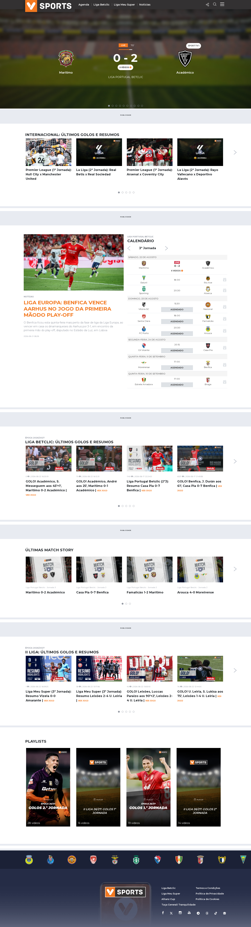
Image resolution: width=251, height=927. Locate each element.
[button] (109, 106)
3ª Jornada (147, 248)
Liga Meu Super (124, 4)
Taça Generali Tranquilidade (179, 904)
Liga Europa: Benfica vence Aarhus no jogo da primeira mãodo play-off (67, 308)
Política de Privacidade (210, 893)
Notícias (144, 4)
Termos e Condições (208, 888)
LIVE (177, 262)
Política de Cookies (207, 899)
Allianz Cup (168, 899)
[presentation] (235, 152)
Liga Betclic (102, 4)
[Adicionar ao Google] (224, 280)
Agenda (83, 4)
